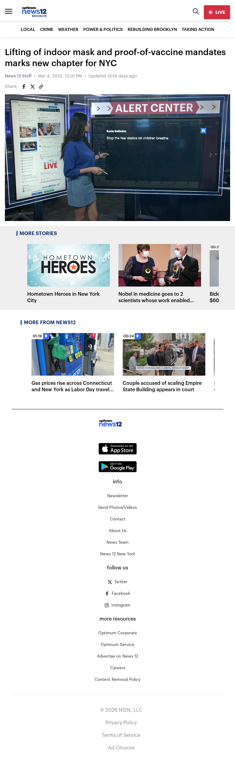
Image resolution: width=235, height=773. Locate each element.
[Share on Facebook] (23, 86)
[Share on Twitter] (32, 86)
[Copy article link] (41, 86)
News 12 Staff (18, 76)
